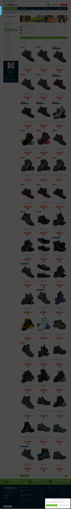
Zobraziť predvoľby (63, 505)
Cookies (54, 507)
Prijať (52, 505)
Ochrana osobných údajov (59, 507)
